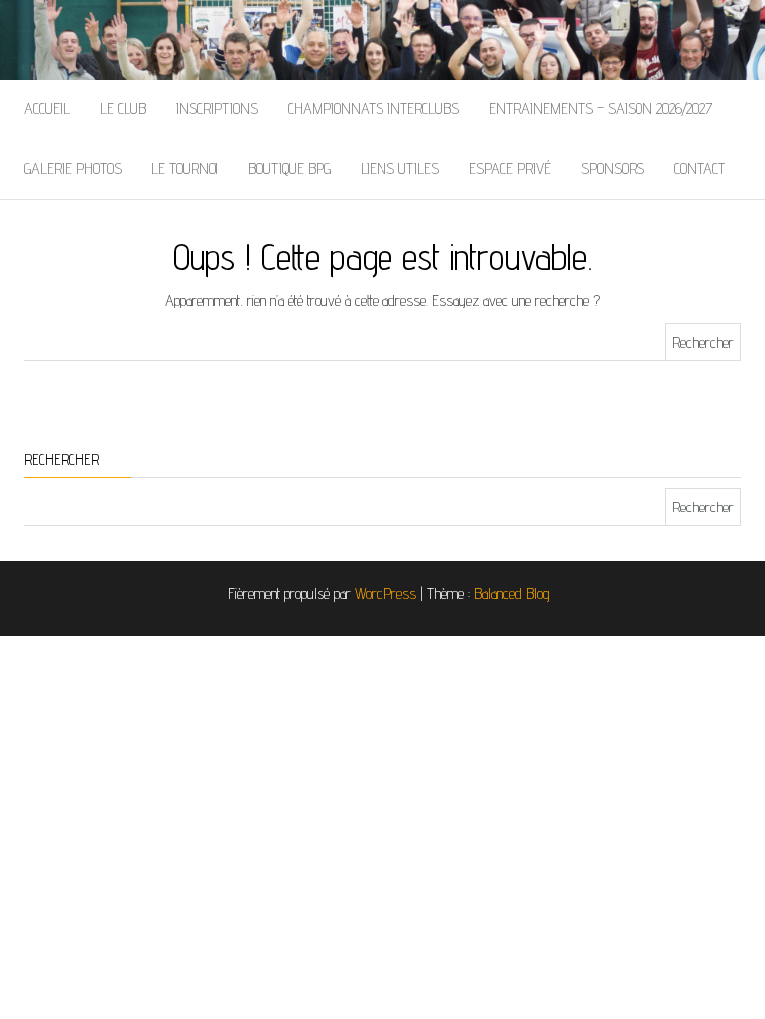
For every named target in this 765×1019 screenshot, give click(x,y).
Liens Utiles (400, 168)
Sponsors (612, 168)
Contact (699, 168)
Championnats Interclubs (373, 109)
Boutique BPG (289, 168)
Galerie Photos (73, 168)
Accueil (47, 109)
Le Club (123, 109)
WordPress (385, 593)
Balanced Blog (512, 593)
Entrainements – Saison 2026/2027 (600, 109)
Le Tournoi (184, 168)
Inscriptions (217, 109)
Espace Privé (510, 168)
